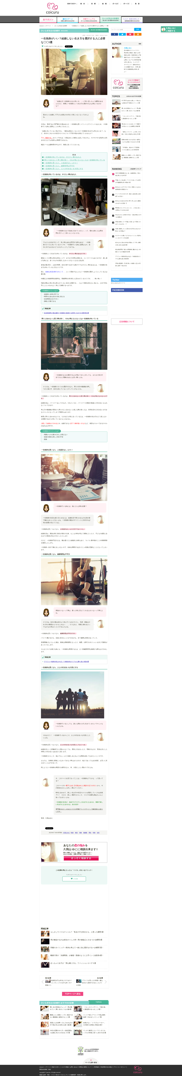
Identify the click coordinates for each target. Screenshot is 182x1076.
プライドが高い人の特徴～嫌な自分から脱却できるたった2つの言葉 (89, 983)
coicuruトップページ (45, 26)
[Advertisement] (74, 904)
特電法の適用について (85, 1067)
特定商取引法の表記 (106, 1067)
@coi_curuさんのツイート (118, 283)
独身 (72, 832)
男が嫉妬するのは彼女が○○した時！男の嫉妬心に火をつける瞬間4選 (76, 940)
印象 (80, 832)
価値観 (85, 832)
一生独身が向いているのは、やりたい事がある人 (62, 157)
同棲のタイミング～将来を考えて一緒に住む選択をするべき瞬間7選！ (77, 947)
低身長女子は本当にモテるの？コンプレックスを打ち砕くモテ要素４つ (58, 983)
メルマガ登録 (65, 1067)
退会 (49, 1069)
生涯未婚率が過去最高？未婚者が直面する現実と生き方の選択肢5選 (66, 313)
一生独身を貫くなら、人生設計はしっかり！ (61, 163)
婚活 (76, 832)
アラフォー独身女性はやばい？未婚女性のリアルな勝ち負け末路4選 (66, 661)
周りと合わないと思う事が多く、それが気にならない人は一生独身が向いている (74, 160)
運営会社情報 (43, 1069)
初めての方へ (56, 1067)
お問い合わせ (74, 1067)
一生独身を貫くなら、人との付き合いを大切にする (63, 169)
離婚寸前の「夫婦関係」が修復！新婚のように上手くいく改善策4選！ (77, 955)
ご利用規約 (96, 1067)
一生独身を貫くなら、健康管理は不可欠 (59, 166)
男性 (90, 832)
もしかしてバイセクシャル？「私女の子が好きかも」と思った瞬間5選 (77, 932)
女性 (98, 832)
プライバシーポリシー (119, 1067)
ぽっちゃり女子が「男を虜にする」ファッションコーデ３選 (73, 963)
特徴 (94, 832)
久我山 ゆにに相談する (171, 29)
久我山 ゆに (66, 832)
